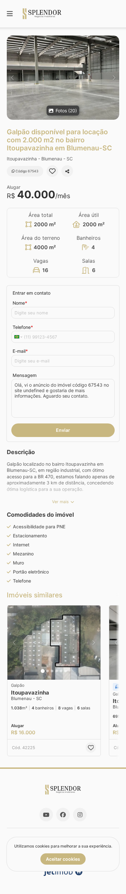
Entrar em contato (31, 293)
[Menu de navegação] (10, 13)
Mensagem (25, 375)
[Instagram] (80, 814)
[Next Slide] (114, 78)
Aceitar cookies (63, 859)
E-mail (20, 351)
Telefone (23, 327)
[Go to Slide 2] (47, 671)
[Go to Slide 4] (56, 671)
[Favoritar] (52, 171)
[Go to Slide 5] (61, 671)
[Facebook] (63, 814)
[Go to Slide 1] (43, 671)
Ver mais (60, 501)
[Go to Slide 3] (52, 671)
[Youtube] (46, 814)
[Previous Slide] (12, 78)
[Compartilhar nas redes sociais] (67, 171)
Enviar (63, 430)
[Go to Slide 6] (65, 671)
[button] (63, 78)
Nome (20, 303)
